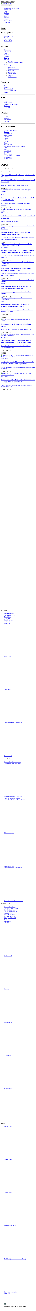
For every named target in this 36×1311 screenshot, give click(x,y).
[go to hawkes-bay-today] (7, 3)
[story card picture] (18, 175)
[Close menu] (1, 27)
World (2, 301)
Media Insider (4, 358)
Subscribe (3, 5)
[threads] (19, 486)
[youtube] (19, 607)
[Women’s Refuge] (5, 1304)
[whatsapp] (19, 516)
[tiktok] (19, 577)
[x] (19, 547)
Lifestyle (3, 320)
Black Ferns (4, 265)
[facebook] (19, 425)
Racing (3, 283)
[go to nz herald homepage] (18, 394)
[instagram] (19, 456)
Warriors (3, 194)
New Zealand (4, 176)
